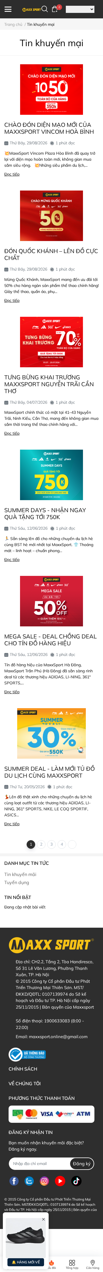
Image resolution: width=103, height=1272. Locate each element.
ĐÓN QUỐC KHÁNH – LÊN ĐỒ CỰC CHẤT (51, 254)
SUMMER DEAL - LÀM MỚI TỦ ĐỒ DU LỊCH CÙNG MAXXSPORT (49, 772)
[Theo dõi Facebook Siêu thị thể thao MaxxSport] (14, 1181)
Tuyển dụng (16, 882)
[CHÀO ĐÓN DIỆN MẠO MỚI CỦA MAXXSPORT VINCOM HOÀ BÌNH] (51, 89)
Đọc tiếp (11, 174)
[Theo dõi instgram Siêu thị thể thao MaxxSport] (44, 1181)
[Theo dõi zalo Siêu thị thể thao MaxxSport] (29, 1181)
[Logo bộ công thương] (27, 1055)
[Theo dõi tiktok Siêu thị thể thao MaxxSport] (76, 1181)
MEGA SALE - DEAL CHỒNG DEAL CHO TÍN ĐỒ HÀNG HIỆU (50, 640)
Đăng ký (82, 1163)
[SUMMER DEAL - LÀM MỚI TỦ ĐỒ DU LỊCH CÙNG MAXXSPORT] (51, 733)
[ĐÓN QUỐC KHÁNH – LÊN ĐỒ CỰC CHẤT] (51, 216)
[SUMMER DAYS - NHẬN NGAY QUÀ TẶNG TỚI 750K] (51, 475)
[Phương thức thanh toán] (51, 1114)
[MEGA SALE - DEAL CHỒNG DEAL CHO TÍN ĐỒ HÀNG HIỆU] (51, 601)
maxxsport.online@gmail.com (58, 1036)
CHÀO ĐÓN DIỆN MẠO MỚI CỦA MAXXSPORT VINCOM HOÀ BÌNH (49, 128)
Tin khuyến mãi (20, 874)
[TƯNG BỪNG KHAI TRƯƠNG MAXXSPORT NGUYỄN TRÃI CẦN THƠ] (51, 342)
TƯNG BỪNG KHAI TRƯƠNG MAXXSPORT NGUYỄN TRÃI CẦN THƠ (49, 384)
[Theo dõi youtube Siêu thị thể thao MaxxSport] (60, 1181)
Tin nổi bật (17, 897)
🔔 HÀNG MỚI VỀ (26, 1262)
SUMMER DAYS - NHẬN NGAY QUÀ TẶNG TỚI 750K (45, 513)
